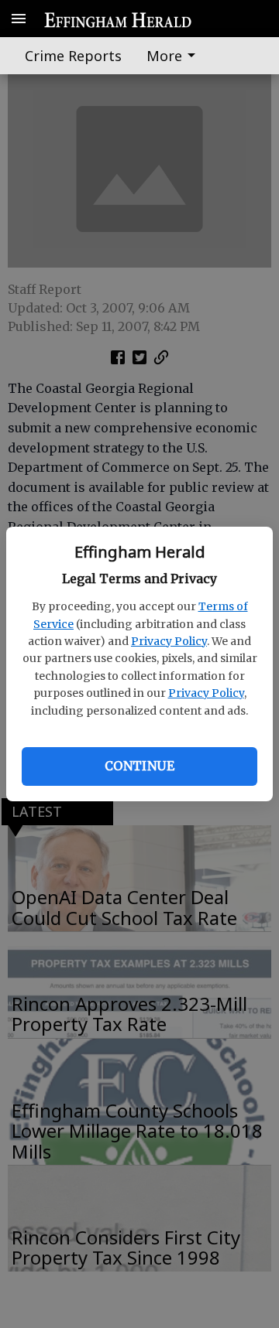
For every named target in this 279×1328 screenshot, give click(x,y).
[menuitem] (175, 55)
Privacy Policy (169, 641)
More (164, 55)
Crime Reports (73, 55)
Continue (139, 765)
